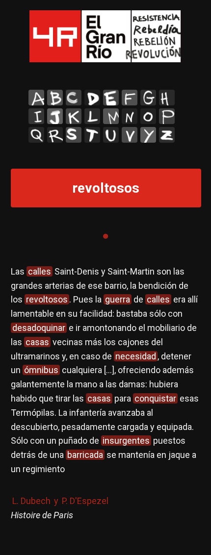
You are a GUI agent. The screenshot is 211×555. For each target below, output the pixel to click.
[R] (55, 135)
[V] (129, 135)
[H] (167, 97)
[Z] (167, 135)
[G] (148, 97)
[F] (129, 97)
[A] (36, 97)
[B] (55, 97)
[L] (92, 116)
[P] (167, 116)
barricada (85, 455)
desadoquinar (38, 328)
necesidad (135, 356)
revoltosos (47, 299)
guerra (117, 299)
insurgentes (126, 440)
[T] (92, 135)
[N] (129, 116)
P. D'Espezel (85, 501)
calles (39, 271)
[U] (111, 135)
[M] (111, 116)
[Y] (148, 135)
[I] (36, 116)
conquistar (155, 398)
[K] (73, 116)
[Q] (36, 135)
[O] (148, 116)
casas (37, 342)
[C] (73, 97)
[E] (111, 97)
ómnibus (41, 370)
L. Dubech (31, 501)
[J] (55, 116)
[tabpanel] (106, 402)
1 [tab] (105, 236)
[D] (92, 97)
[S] (73, 135)
